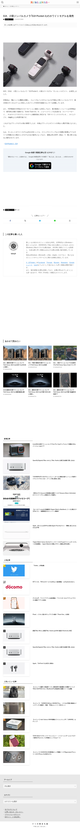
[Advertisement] (40, 35)
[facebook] (33, 824)
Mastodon (64, 262)
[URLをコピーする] (70, 220)
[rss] (45, 824)
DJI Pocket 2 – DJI (11, 144)
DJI (18, 210)
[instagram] (38, 824)
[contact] (47, 824)
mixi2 (36, 265)
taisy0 (13, 254)
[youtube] (40, 824)
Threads (49, 262)
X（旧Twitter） (31, 262)
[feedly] (42, 824)
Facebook (41, 262)
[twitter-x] (35, 824)
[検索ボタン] (2, 2)
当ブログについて (11, 809)
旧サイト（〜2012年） (13, 817)
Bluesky (56, 262)
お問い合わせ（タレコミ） (14, 812)
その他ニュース (9, 19)
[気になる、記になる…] (40, 2)
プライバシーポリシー (12, 814)
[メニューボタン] (77, 2)
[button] (10, 220)
